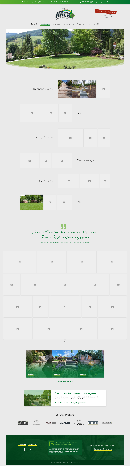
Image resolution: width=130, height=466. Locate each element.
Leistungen (45, 24)
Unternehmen (69, 24)
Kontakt (96, 24)
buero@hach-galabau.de (100, 2)
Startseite (34, 24)
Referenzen (56, 24)
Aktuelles (80, 24)
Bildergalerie (59, 403)
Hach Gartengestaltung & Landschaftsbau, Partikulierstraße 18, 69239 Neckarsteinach (51, 2)
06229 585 (85, 2)
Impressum (22, 444)
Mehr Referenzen (65, 381)
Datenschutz (32, 444)
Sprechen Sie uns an (103, 449)
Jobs (88, 24)
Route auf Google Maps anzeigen (75, 403)
